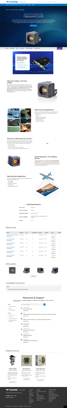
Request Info (60, 48)
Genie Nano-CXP (40, 369)
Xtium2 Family (13, 369)
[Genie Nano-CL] (27, 360)
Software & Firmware (26, 300)
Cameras (7, 9)
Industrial (11, 395)
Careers (37, 394)
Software (30, 402)
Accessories (22, 48)
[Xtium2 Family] (13, 360)
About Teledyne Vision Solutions (41, 391)
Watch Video (33, 25)
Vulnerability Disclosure (52, 398)
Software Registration (52, 397)
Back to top (65, 407)
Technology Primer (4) (12, 306)
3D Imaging (31, 394)
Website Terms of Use (27, 406)
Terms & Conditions (14, 406)
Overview (6, 48)
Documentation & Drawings (38, 300)
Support (24, 4)
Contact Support (50, 300)
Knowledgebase (16, 300)
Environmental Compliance (40, 398)
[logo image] (16, 2)
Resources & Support (29, 48)
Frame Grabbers (31, 395)
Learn (21, 4)
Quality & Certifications (40, 395)
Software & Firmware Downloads (54, 395)
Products (8, 4)
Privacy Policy (8, 406)
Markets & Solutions (14, 4)
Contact (33, 4)
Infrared (30, 398)
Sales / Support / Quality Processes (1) (12, 321)
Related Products (37, 48)
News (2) (10, 308)
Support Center (51, 391)
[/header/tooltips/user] (37, 2)
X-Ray (30, 397)
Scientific (15, 395)
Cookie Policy (21, 406)
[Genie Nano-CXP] (40, 360)
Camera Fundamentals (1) (13, 318)
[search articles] (44, 304)
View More (33, 276)
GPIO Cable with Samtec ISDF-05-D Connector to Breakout (18, 289)
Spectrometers (31, 401)
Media (17, 48)
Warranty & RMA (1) (12, 310)
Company (28, 4)
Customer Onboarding (39, 397)
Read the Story (25, 310)
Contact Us (50, 401)
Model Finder (12, 48)
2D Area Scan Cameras (14, 9)
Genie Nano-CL (27, 369)
